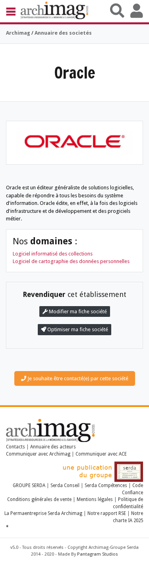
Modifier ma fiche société (77, 311)
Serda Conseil (64, 485)
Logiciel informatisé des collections (53, 254)
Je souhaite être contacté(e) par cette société (77, 378)
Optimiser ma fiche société (77, 329)
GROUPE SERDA (29, 485)
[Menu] (13, 11)
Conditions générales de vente (39, 499)
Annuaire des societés (63, 33)
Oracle (74, 72)
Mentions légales (95, 499)
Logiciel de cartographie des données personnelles (71, 261)
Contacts (15, 447)
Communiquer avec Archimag (38, 454)
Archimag (18, 33)
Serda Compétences (106, 485)
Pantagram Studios (97, 554)
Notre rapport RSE (106, 513)
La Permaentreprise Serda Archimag (43, 513)
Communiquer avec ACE (101, 454)
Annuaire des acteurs (53, 447)
